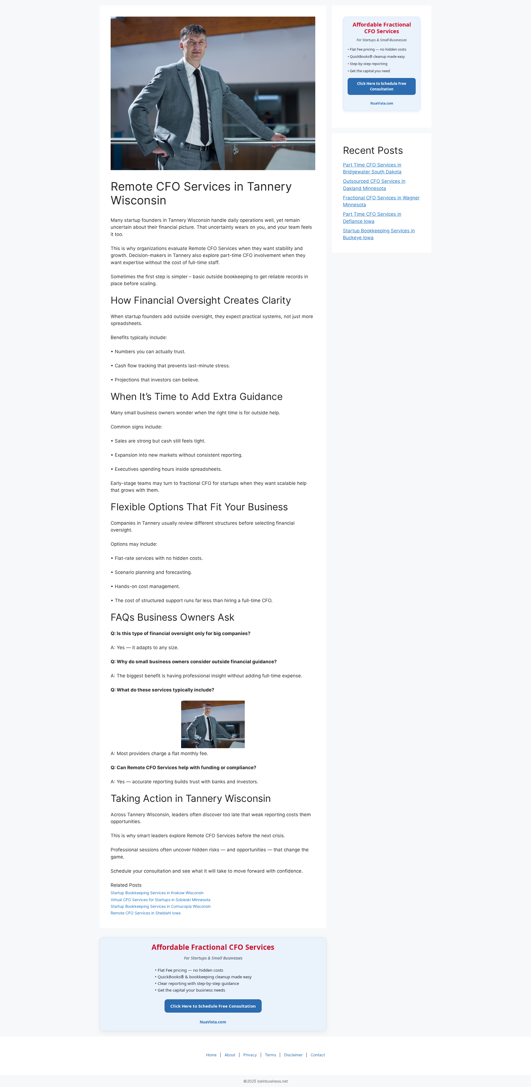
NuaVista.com (213, 1021)
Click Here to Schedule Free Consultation (213, 1006)
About (230, 1054)
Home (211, 1054)
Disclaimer (293, 1054)
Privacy (250, 1054)
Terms (270, 1054)
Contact (318, 1054)
